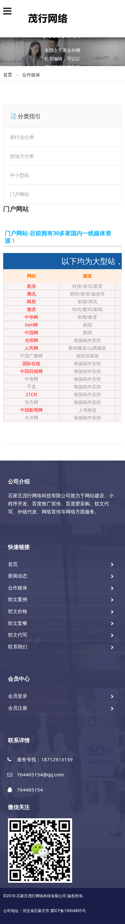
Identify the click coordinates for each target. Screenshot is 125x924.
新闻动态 (17, 575)
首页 (7, 75)
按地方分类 (22, 156)
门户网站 (19, 194)
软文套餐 (17, 623)
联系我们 (17, 646)
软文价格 (17, 611)
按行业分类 (22, 137)
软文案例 (17, 599)
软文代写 (17, 634)
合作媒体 (17, 587)
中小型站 (19, 175)
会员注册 (17, 708)
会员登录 (17, 696)
